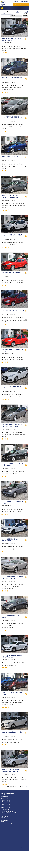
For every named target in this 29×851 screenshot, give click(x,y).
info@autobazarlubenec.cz (10, 812)
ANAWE (25, 848)
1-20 (17, 12)
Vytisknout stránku (7, 14)
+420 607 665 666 (18, 4)
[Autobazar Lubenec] (3, 3)
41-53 (26, 12)
